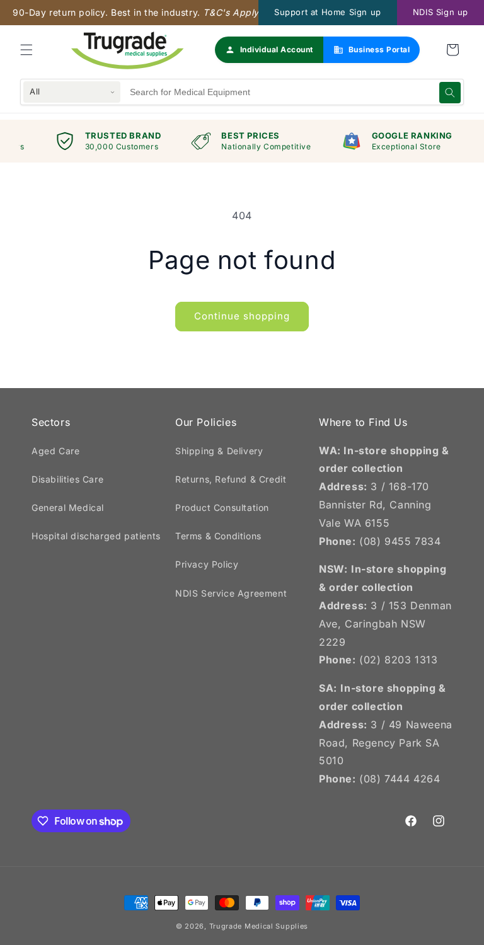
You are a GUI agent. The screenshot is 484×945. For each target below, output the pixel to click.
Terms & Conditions (218, 535)
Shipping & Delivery (219, 450)
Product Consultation (222, 507)
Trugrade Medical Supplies (259, 926)
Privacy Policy (206, 564)
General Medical (68, 507)
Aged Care (55, 450)
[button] (26, 50)
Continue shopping (242, 316)
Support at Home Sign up (327, 12)
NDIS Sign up (440, 12)
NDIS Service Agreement (231, 593)
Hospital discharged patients (96, 535)
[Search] (450, 92)
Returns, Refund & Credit (230, 479)
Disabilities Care (67, 479)
